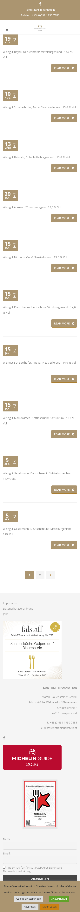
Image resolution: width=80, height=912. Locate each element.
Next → (50, 575)
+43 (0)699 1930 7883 (45, 15)
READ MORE (62, 68)
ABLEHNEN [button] (30, 906)
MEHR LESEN (50, 906)
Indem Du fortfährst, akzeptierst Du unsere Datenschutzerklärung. (32, 869)
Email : (7, 853)
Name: (7, 839)
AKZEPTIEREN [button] (59, 898)
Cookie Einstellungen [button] (28, 898)
